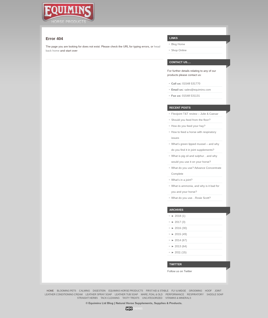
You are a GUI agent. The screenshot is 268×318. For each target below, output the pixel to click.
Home (50, 290)
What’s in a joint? (181, 179)
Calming (84, 290)
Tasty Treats (130, 298)
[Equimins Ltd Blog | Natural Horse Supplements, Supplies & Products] (68, 26)
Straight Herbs (87, 298)
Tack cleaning (110, 298)
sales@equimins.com (197, 89)
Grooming (195, 290)
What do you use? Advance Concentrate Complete (196, 170)
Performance (175, 294)
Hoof (208, 290)
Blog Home (178, 44)
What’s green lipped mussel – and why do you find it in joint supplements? (195, 146)
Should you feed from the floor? (191, 119)
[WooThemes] (134, 309)
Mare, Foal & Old (152, 294)
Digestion (99, 290)
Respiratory (195, 294)
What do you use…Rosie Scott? (191, 197)
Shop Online (179, 50)
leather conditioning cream (64, 294)
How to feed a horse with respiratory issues (193, 134)
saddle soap (215, 294)
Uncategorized (152, 298)
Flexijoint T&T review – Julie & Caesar (194, 113)
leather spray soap (99, 294)
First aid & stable (157, 290)
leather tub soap (126, 294)
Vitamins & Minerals (178, 298)
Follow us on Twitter (179, 271)
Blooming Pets (66, 290)
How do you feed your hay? (188, 125)
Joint (218, 290)
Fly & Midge (178, 290)
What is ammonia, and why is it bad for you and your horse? (195, 188)
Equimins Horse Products (125, 290)
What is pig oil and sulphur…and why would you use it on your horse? (194, 158)
